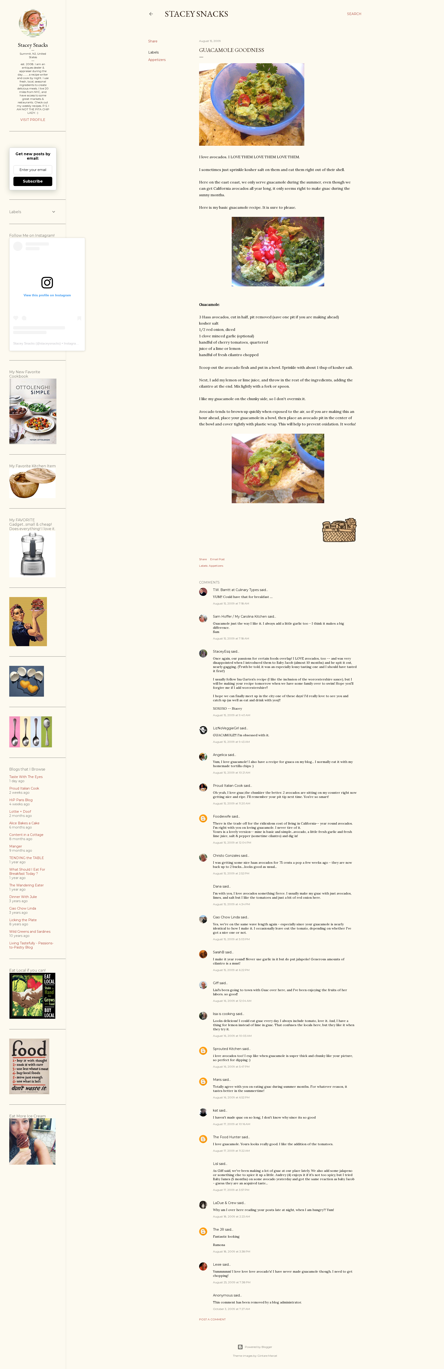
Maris (217, 1080)
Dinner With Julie (23, 897)
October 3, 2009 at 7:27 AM (231, 1309)
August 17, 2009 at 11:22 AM (231, 1150)
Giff (216, 983)
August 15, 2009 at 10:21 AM (231, 772)
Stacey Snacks (196, 13)
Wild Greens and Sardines (29, 932)
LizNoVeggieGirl (226, 728)
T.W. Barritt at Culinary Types (236, 590)
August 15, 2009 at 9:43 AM (231, 741)
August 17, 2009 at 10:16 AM (231, 1124)
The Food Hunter (227, 1137)
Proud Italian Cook (228, 786)
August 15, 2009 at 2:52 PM (231, 873)
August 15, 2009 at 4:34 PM (231, 904)
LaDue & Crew (224, 1203)
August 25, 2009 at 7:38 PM (231, 1282)
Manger (15, 846)
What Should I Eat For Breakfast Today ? (27, 871)
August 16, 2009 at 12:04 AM (232, 1000)
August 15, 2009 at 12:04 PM (232, 842)
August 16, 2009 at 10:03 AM (232, 1035)
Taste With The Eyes (26, 777)
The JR (218, 1229)
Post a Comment (212, 1319)
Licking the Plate (23, 920)
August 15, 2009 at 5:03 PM (231, 939)
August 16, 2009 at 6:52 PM (231, 1097)
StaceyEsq (221, 651)
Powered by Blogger (258, 1347)
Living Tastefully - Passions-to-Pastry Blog (31, 945)
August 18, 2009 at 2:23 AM (231, 1216)
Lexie (217, 1264)
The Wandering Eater (26, 885)
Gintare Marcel (267, 1355)
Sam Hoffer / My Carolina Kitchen (240, 616)
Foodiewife (222, 816)
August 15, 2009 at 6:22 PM (231, 970)
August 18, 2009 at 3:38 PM (231, 1251)
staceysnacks (50, 343)
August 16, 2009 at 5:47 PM (231, 1066)
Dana (217, 886)
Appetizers (157, 60)
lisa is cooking (224, 1014)
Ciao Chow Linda (226, 917)
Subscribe (33, 181)
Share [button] (152, 41)
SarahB (218, 952)
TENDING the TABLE (26, 858)
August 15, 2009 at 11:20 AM (231, 803)
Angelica (220, 755)
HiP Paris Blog (21, 800)
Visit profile (32, 120)
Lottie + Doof (20, 811)
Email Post (217, 559)
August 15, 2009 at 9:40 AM (231, 715)
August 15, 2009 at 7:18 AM (231, 603)
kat (215, 1110)
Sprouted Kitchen (227, 1049)
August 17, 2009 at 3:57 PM (231, 1190)
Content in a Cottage (26, 835)
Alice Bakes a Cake (24, 823)
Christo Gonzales (226, 856)
